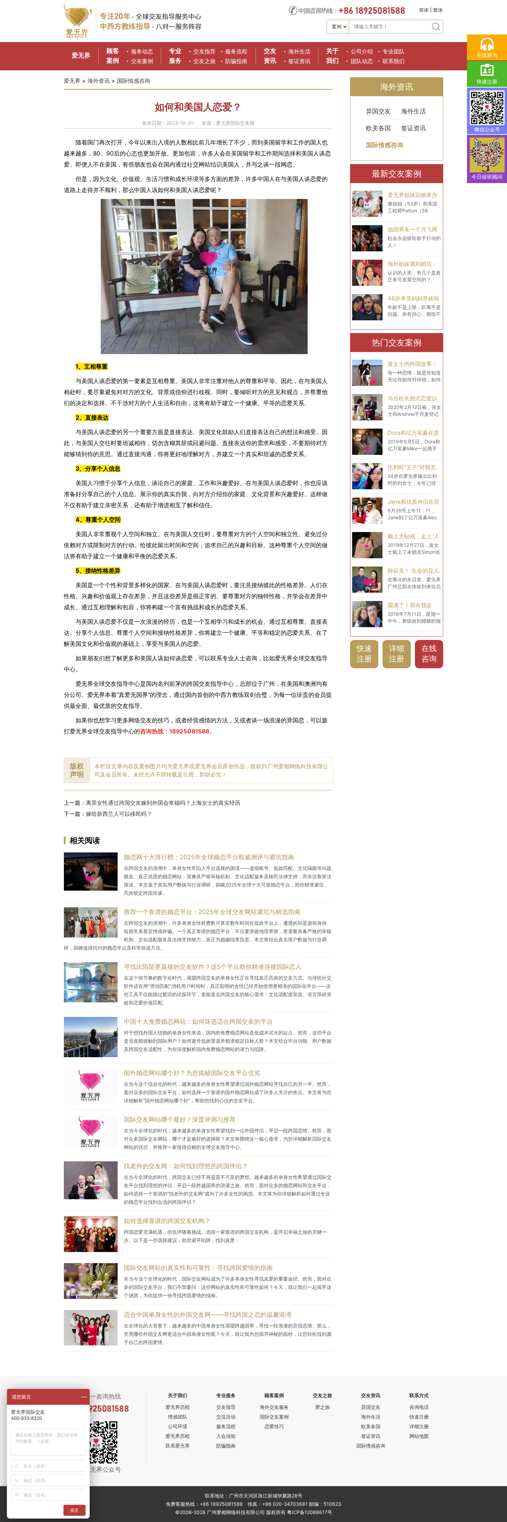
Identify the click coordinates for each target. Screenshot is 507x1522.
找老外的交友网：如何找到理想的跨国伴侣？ (186, 1166)
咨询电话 (419, 1407)
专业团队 (393, 51)
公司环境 (177, 1426)
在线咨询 (429, 653)
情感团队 (177, 1417)
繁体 (438, 10)
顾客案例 (274, 1395)
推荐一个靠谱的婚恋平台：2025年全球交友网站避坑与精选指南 (212, 911)
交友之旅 (204, 61)
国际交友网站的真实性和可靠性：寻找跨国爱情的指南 (198, 1267)
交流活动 (226, 1417)
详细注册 (396, 653)
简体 (424, 10)
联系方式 (419, 1395)
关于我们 (177, 1395)
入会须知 (226, 1436)
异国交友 (378, 111)
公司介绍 (362, 51)
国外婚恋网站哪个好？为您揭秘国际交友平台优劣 (192, 1073)
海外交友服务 (274, 1407)
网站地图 (419, 1436)
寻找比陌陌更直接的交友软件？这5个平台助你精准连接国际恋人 (212, 966)
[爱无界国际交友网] (78, 37)
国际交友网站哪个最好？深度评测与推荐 (180, 1119)
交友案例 (142, 61)
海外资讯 (99, 80)
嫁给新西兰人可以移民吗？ (119, 813)
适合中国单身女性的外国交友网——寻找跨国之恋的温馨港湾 (207, 1314)
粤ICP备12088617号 (309, 1512)
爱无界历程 (178, 1407)
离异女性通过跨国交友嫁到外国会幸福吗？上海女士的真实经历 (163, 802)
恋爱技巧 (274, 1426)
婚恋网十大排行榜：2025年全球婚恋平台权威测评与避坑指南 (209, 857)
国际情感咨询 (133, 80)
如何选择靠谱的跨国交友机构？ (167, 1220)
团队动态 (362, 61)
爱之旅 (322, 1407)
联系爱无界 (178, 1446)
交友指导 (204, 51)
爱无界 (81, 55)
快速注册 (364, 653)
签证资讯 (299, 61)
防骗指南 (236, 61)
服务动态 (142, 51)
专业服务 (226, 1395)
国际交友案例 (274, 1417)
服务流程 (236, 51)
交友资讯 (370, 1395)
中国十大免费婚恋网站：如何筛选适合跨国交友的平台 (198, 1021)
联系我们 (393, 61)
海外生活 (299, 51)
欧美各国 (378, 128)
